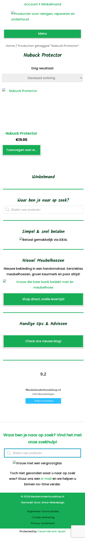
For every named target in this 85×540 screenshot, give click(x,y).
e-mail (46, 478)
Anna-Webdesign (53, 502)
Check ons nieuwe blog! (43, 341)
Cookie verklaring (43, 517)
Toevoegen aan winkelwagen (23, 150)
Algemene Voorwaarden (43, 511)
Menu (42, 33)
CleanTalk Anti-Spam (51, 531)
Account (31, 4)
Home (10, 46)
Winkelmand (51, 4)
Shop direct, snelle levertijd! (43, 299)
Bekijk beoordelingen (44, 401)
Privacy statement (43, 523)
